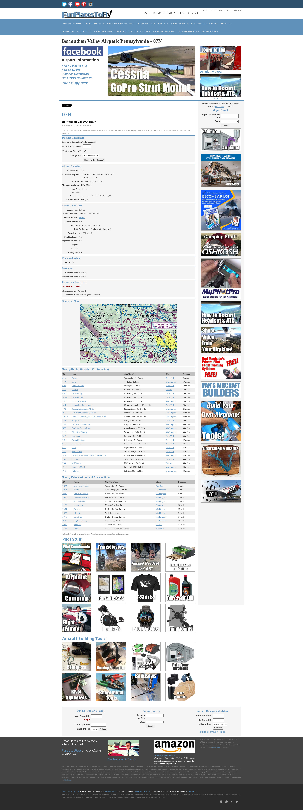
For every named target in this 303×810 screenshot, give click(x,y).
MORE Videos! (124, 31)
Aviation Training (163, 31)
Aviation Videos (103, 31)
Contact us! (84, 31)
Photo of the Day (208, 23)
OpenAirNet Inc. (111, 791)
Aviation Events (95, 23)
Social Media (209, 31)
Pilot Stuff (142, 31)
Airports (163, 23)
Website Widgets (188, 31)
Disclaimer (67, 780)
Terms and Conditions (220, 10)
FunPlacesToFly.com (70, 791)
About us (226, 23)
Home (204, 10)
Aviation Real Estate (183, 23)
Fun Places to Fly (73, 23)
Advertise (68, 31)
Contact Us (236, 10)
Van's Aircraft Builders (120, 23)
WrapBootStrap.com (143, 791)
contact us (192, 791)
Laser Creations (146, 23)
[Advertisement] (221, 552)
